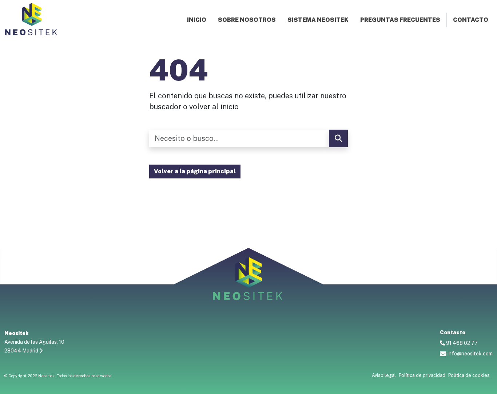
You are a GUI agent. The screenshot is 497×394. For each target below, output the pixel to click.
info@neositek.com (469, 353)
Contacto (470, 19)
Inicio (196, 19)
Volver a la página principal (195, 171)
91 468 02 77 (461, 343)
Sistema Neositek (318, 19)
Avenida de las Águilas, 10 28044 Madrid (34, 342)
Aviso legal (384, 375)
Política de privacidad (422, 375)
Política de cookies (469, 375)
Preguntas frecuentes (400, 19)
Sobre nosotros (247, 19)
